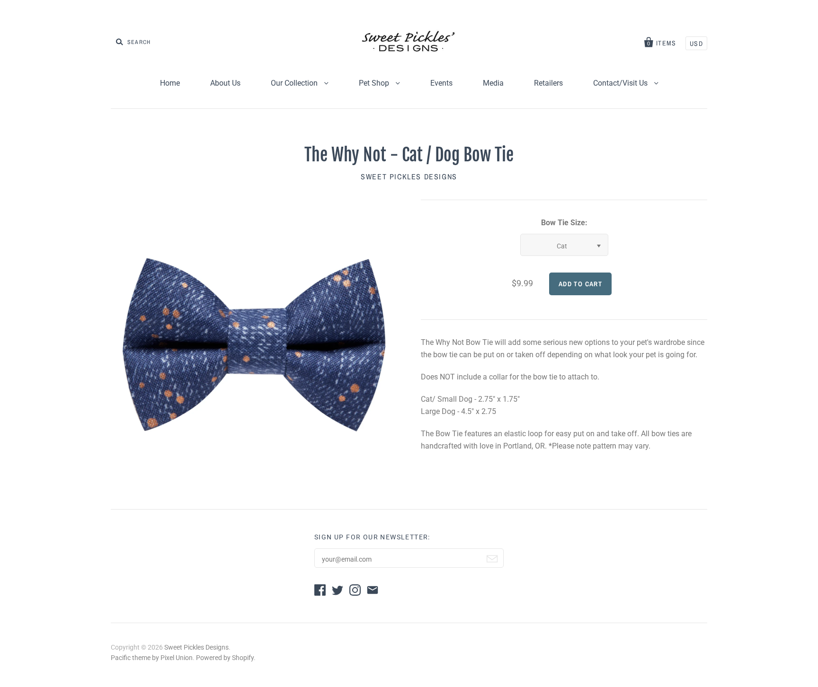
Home (170, 83)
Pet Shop (375, 83)
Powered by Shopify (225, 657)
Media (493, 83)
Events (441, 83)
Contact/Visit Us (621, 83)
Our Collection (295, 83)
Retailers (548, 83)
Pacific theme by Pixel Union (152, 657)
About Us (225, 83)
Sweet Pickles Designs (409, 176)
